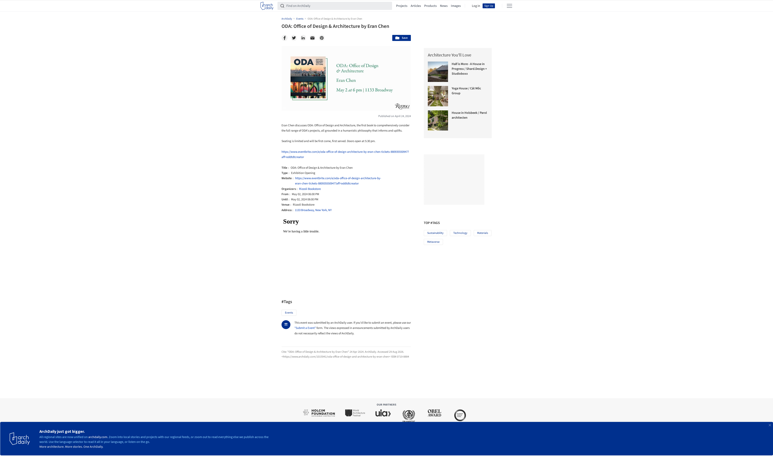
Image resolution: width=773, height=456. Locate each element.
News (444, 6)
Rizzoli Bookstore (310, 189)
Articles (416, 6)
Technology (460, 233)
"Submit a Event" (305, 328)
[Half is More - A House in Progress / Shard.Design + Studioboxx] (438, 72)
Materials (482, 233)
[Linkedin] (303, 38)
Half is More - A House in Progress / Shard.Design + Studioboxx (469, 69)
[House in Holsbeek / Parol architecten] (438, 120)
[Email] (312, 38)
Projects (401, 6)
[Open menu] (509, 6)
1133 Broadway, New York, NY (313, 210)
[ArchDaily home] (266, 6)
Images (456, 6)
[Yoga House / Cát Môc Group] (438, 96)
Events (289, 313)
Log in (476, 6)
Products (430, 6)
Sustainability (435, 233)
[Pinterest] (322, 38)
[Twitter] (294, 38)
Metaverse (433, 242)
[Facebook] (285, 38)
